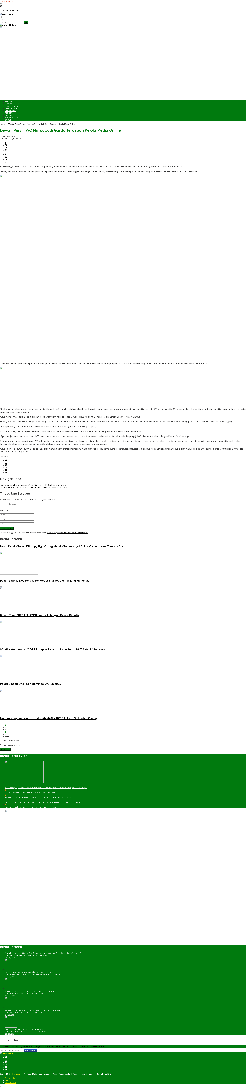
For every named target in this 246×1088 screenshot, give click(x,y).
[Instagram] (6, 468)
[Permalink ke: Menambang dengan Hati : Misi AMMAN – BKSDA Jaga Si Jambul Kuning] (19, 711)
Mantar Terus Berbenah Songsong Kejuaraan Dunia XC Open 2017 (34, 487)
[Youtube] (6, 470)
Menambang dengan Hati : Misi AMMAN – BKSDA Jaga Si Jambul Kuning (48, 718)
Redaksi (8, 1080)
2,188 (7, 734)
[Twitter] (6, 463)
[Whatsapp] (6, 150)
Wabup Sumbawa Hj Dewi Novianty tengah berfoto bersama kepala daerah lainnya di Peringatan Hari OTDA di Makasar (54, 1046)
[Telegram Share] (6, 148)
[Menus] (1, 3)
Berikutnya (9, 736)
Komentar (4, 510)
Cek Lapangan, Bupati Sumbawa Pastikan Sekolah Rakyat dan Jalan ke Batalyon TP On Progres (46, 788)
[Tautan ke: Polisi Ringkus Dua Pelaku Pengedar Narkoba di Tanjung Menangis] (11, 969)
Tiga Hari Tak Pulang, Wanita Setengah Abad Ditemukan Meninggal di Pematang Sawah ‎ (43, 802)
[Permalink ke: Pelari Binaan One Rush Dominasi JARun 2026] (19, 677)
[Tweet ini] (6, 145)
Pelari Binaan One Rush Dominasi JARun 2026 (30, 684)
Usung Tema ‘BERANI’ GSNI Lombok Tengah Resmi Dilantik (39, 615)
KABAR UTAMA (6, 139)
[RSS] (6, 472)
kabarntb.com (16, 1074)
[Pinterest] (6, 465)
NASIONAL (17, 139)
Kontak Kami (10, 1082)
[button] (26, 22)
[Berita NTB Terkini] (8, 14)
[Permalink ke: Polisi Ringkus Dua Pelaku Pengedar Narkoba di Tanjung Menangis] (19, 574)
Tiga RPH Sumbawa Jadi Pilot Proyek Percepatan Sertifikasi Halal (33, 807)
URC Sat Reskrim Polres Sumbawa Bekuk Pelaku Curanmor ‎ (30, 792)
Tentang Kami (11, 1078)
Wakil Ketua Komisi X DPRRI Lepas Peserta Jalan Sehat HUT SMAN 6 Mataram (53, 649)
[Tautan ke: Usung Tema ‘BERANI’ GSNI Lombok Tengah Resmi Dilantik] (11, 988)
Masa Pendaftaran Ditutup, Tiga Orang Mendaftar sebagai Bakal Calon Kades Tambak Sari (62, 546)
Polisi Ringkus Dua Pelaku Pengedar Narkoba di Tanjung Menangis (44, 580)
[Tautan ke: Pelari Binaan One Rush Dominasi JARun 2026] (11, 1027)
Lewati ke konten (7, 1)
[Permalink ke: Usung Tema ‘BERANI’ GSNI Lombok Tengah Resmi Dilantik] (19, 608)
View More (5, 749)
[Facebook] (6, 460)
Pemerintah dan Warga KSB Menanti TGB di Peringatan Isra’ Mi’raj (34, 485)
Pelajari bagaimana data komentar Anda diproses (67, 532)
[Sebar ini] (5, 143)
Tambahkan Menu (12, 10)
